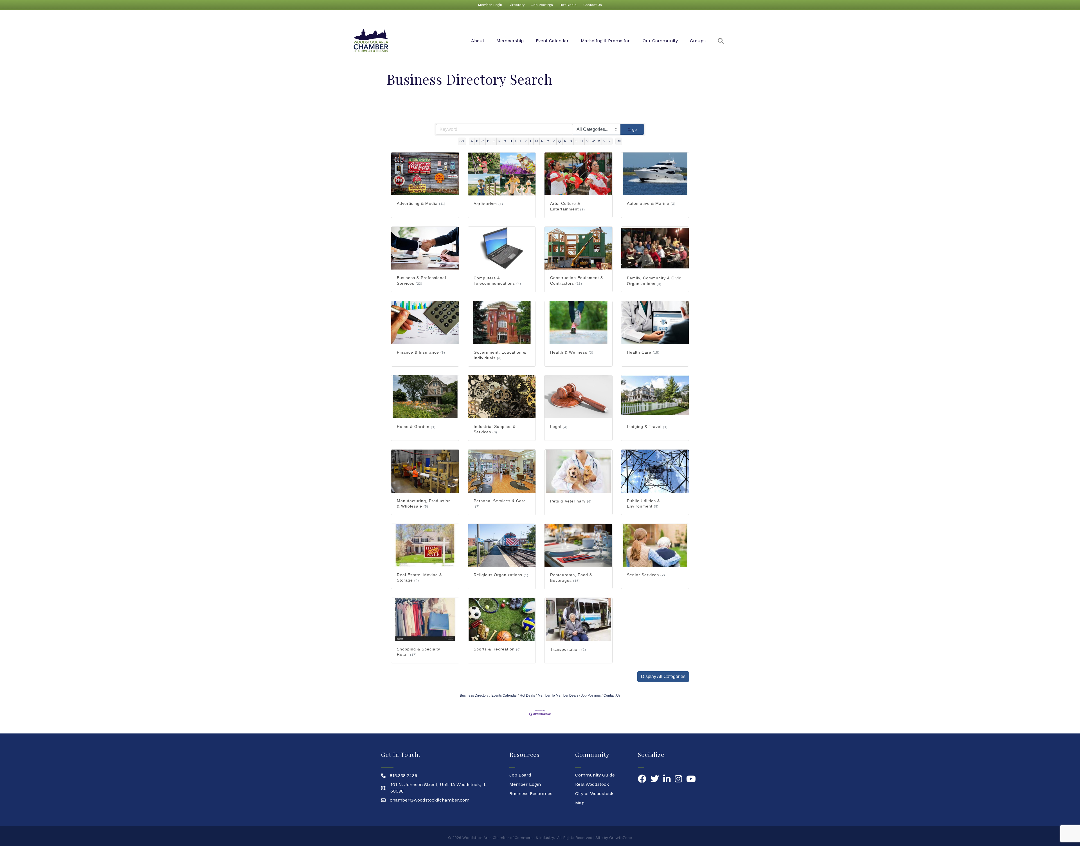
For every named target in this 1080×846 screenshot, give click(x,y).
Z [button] (610, 141)
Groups (698, 40)
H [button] (511, 141)
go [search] (634, 129)
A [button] (472, 141)
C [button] (483, 141)
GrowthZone (620, 838)
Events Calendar (504, 695)
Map (579, 802)
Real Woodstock (592, 784)
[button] (663, 676)
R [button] (565, 141)
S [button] (571, 141)
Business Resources (530, 793)
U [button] (581, 141)
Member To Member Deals (558, 695)
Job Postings (542, 5)
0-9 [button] (462, 141)
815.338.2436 (403, 775)
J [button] (520, 141)
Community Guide (595, 775)
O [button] (548, 141)
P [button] (554, 141)
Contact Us (592, 5)
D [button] (488, 141)
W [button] (593, 141)
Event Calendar (552, 40)
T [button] (576, 141)
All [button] (618, 141)
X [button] (599, 141)
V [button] (587, 141)
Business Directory (474, 695)
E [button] (494, 141)
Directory (517, 5)
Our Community (660, 40)
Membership (510, 40)
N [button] (542, 141)
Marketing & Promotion (606, 40)
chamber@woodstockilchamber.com (429, 800)
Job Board (520, 775)
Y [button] (604, 141)
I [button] (515, 141)
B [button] (477, 141)
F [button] (499, 141)
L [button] (531, 141)
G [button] (505, 141)
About (477, 40)
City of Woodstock (594, 793)
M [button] (536, 141)
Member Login (490, 5)
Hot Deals (568, 5)
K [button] (526, 141)
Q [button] (559, 141)
